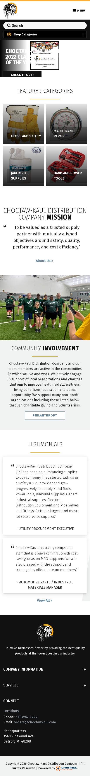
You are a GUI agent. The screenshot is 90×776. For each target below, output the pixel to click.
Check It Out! (22, 75)
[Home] (10, 10)
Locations (11, 711)
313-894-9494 (26, 717)
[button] (7, 58)
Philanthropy (45, 415)
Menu (81, 10)
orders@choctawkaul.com (35, 722)
